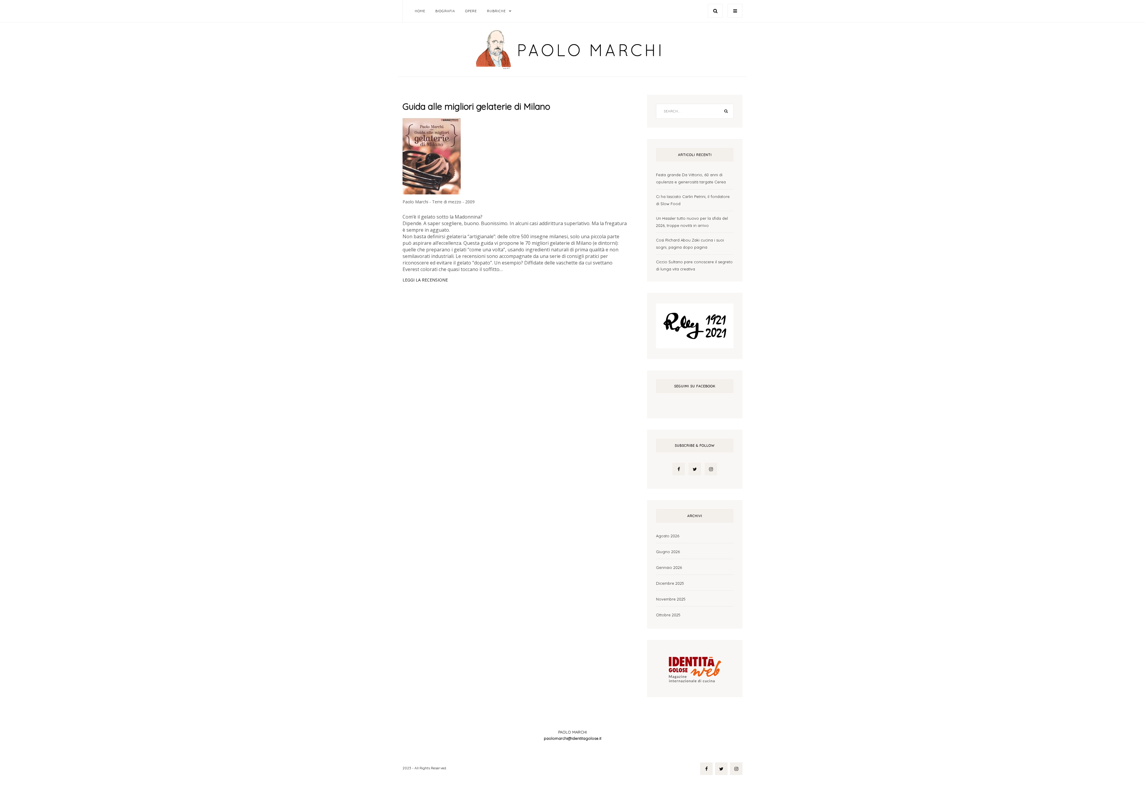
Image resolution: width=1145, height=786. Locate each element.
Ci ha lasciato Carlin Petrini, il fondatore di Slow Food (693, 200)
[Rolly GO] (695, 325)
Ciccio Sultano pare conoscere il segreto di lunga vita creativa (694, 265)
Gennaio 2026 (669, 567)
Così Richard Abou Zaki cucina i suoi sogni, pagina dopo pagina (690, 244)
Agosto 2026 (667, 535)
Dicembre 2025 (670, 583)
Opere (471, 11)
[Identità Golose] (695, 668)
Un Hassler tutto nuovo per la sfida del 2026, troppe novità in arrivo (692, 222)
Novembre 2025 (671, 599)
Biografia (445, 11)
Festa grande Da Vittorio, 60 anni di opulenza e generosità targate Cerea (691, 178)
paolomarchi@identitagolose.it (572, 738)
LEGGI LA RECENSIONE (425, 280)
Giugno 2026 (668, 551)
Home (420, 11)
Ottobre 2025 (668, 614)
